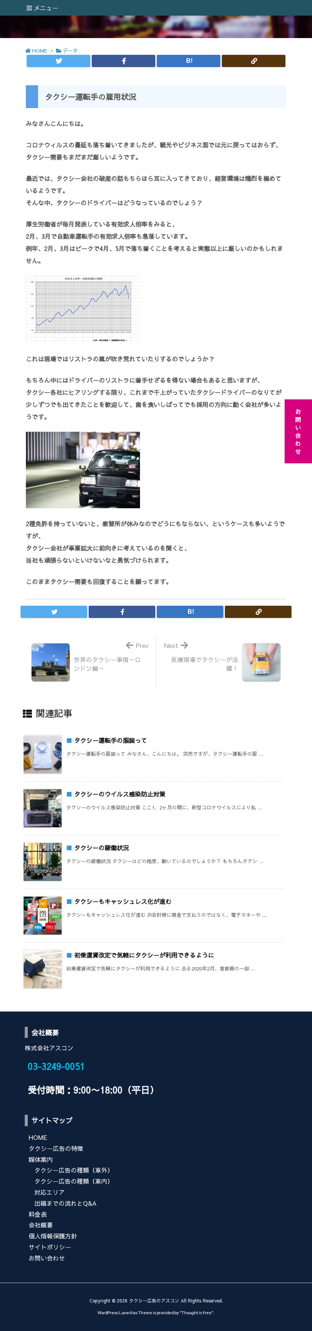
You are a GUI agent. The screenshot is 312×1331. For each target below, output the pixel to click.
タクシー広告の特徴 (56, 1148)
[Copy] (253, 61)
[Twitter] (58, 61)
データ (70, 50)
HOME (39, 50)
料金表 (38, 1214)
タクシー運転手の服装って (110, 740)
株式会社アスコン (49, 1048)
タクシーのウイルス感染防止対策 (120, 794)
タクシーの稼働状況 (101, 847)
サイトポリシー (50, 1247)
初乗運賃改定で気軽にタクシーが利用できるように (144, 955)
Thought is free (196, 1312)
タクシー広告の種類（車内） (73, 1181)
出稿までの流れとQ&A (65, 1203)
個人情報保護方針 (53, 1236)
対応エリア (49, 1192)
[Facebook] (123, 61)
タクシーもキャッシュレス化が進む (123, 901)
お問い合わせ (47, 1258)
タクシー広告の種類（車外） (73, 1170)
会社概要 (41, 1225)
